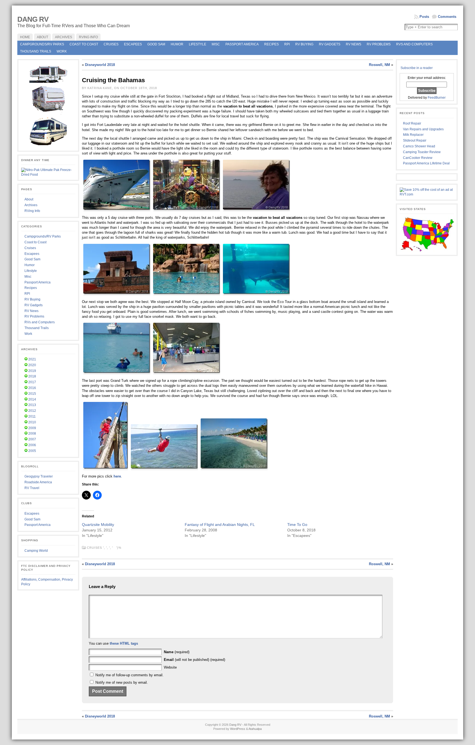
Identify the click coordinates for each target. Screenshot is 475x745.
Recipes (271, 44)
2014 (32, 399)
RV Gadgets (329, 44)
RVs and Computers (414, 44)
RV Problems (379, 44)
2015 (32, 394)
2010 (32, 422)
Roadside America (38, 482)
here (117, 476)
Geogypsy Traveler (38, 476)
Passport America (242, 44)
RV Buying (304, 44)
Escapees (133, 44)
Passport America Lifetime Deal (426, 163)
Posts (424, 17)
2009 (32, 428)
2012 (32, 411)
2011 (32, 416)
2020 (32, 365)
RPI (287, 44)
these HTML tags (124, 643)
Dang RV (32, 19)
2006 (32, 445)
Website (170, 667)
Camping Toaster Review (422, 152)
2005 (32, 451)
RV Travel (31, 488)
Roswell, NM (379, 65)
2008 (32, 433)
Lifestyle (197, 44)
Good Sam (156, 44)
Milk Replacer (413, 135)
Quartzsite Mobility (98, 524)
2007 (32, 439)
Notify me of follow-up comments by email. (129, 675)
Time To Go (297, 524)
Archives (30, 205)
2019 (32, 371)
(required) (176, 652)
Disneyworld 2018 (100, 65)
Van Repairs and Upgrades (423, 129)
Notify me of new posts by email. (121, 682)
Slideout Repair (414, 140)
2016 (32, 388)
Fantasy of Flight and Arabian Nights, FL (220, 524)
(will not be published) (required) (194, 660)
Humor (177, 44)
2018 (32, 376)
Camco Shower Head (419, 146)
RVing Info (32, 211)
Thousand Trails (35, 51)
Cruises (111, 44)
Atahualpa (255, 728)
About (28, 199)
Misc (216, 44)
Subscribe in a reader (417, 68)
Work (62, 51)
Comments (447, 17)
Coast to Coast (84, 44)
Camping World (36, 551)
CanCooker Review (417, 158)
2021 (32, 359)
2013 (32, 405)
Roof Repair (412, 123)
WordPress (237, 728)
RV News (353, 44)
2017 (32, 382)
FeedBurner (437, 98)
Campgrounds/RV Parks (42, 44)
